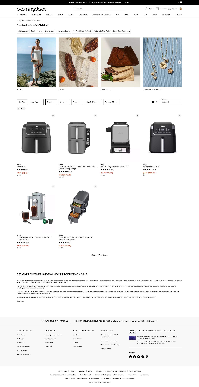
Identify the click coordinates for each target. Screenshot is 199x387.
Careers (75, 343)
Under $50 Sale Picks (102, 31)
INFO (119, 2)
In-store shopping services (109, 341)
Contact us (20, 339)
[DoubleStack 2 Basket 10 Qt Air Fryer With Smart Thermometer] (78, 208)
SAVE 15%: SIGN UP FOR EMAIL (56, 321)
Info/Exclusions (151, 321)
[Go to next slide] (178, 2)
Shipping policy (22, 350)
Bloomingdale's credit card (53, 335)
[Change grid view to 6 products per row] (157, 102)
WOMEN (20, 90)
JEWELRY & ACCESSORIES (153, 90)
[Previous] (19, 137)
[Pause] (181, 2)
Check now (160, 343)
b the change (77, 339)
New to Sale (49, 31)
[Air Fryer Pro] (36, 137)
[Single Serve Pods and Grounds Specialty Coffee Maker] (36, 208)
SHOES (61, 90)
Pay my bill (48, 346)
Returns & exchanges (23, 346)
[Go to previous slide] (18, 2)
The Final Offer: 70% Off (82, 31)
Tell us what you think (24, 354)
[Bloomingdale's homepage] (18, 21)
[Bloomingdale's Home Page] (32, 9)
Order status (49, 343)
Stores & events (106, 349)
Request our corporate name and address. (120, 378)
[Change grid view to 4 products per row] (153, 102)
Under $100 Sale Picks (121, 31)
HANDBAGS (105, 90)
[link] (36, 169)
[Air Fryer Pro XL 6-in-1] (162, 137)
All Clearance (23, 31)
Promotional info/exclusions (146, 343)
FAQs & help (20, 343)
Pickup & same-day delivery (110, 345)
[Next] (179, 62)
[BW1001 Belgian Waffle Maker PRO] (120, 137)
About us (76, 335)
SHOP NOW (126, 2)
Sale (22, 20)
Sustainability (77, 346)
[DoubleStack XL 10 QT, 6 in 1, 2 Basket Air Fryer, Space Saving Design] (78, 137)
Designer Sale (36, 31)
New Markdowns (63, 31)
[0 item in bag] (180, 8)
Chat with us (21, 335)
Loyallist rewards (50, 339)
